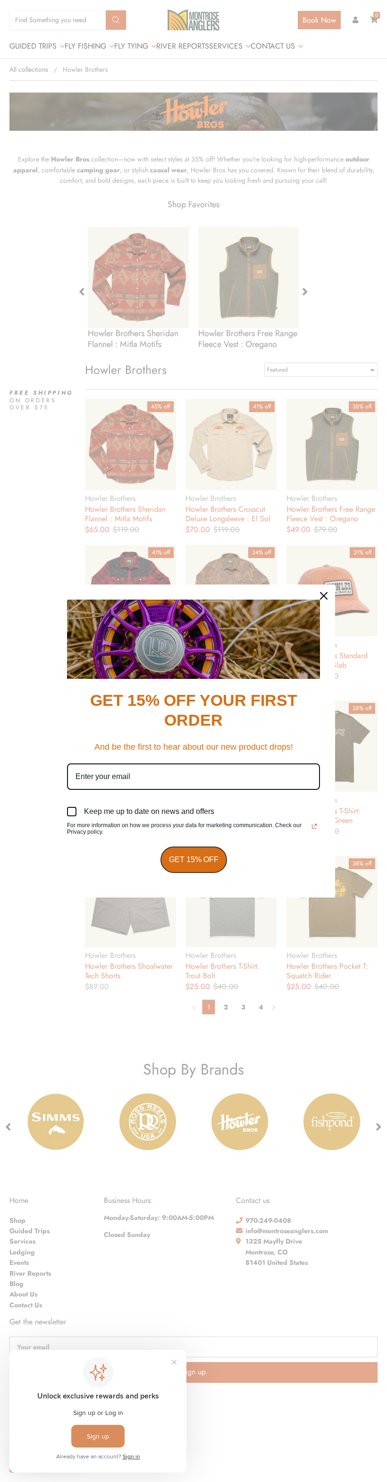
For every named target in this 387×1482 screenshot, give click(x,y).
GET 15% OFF (194, 859)
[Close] (323, 595)
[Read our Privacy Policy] (314, 826)
